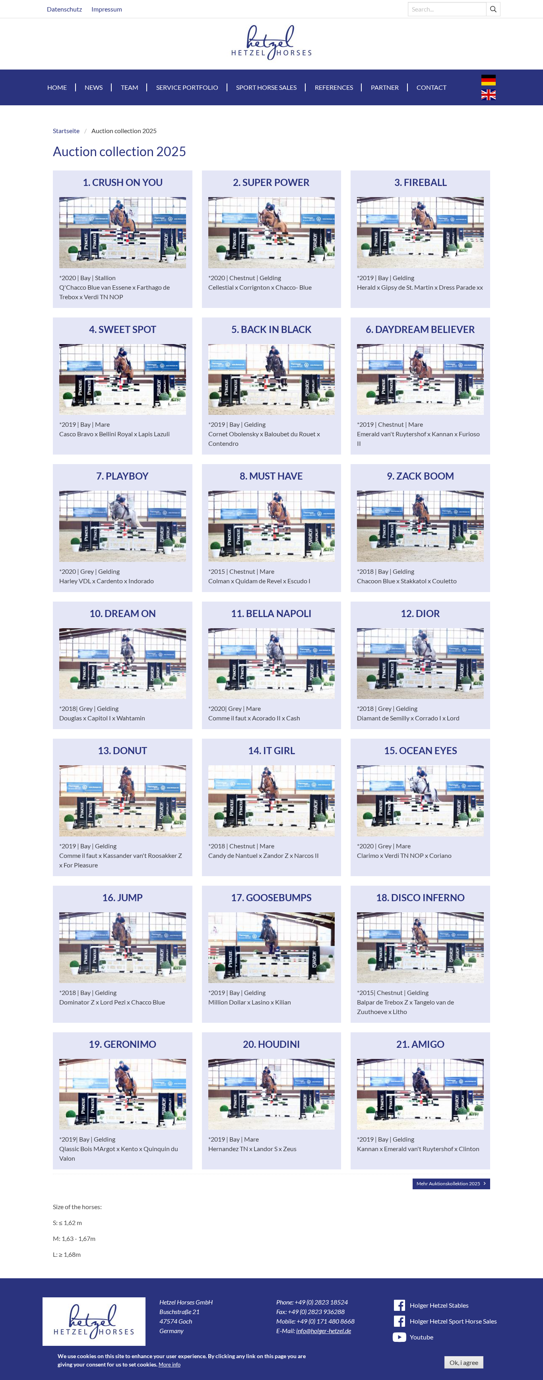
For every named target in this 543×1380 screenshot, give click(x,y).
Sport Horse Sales (266, 87)
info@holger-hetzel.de (323, 1330)
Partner (385, 87)
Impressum (106, 9)
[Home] (271, 44)
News (94, 87)
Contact (431, 87)
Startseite (66, 130)
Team (129, 87)
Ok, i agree (464, 1362)
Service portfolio (187, 87)
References (334, 87)
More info (169, 1364)
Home (57, 87)
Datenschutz (64, 9)
